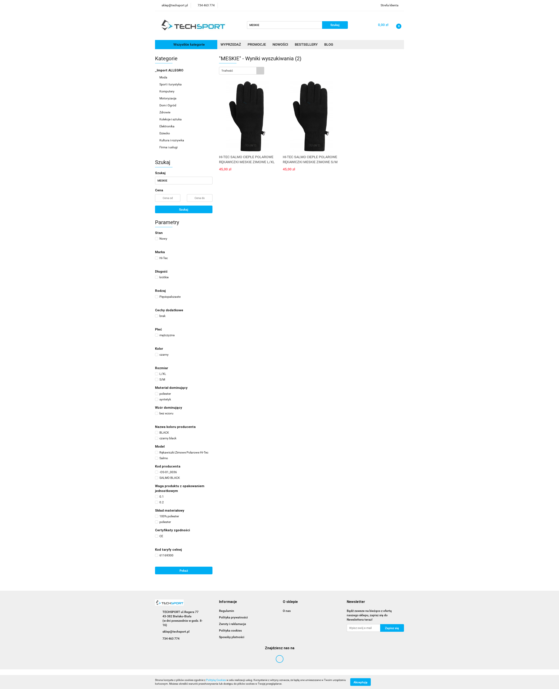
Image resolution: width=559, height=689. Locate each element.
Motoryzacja (168, 98)
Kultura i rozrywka (172, 140)
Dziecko (165, 133)
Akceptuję (360, 682)
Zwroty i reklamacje (232, 624)
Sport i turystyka (170, 84)
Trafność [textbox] (227, 70)
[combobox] (241, 70)
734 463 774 (170, 638)
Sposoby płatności (231, 637)
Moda (163, 77)
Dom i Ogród (168, 105)
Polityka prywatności (233, 617)
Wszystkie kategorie (189, 44)
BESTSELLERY (306, 44)
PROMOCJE (257, 44)
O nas (287, 611)
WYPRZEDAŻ (231, 44)
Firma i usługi (168, 147)
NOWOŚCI (280, 44)
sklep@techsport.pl (176, 631)
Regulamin (226, 611)
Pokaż (183, 570)
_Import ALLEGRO (169, 70)
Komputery (167, 91)
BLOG (328, 44)
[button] (228, 602)
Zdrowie (165, 112)
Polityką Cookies (216, 680)
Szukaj (183, 209)
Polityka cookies (230, 630)
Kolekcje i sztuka (170, 119)
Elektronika (167, 126)
